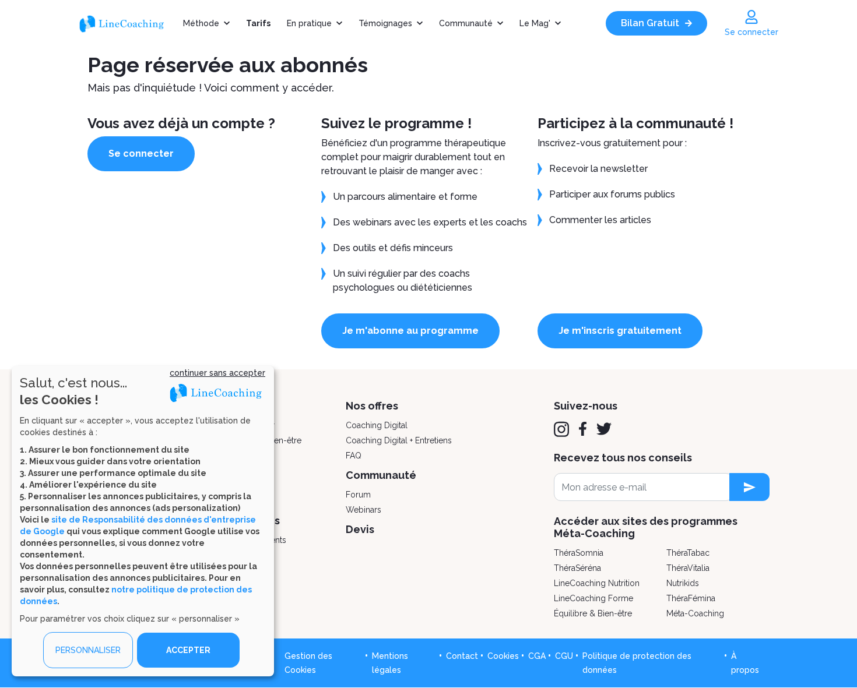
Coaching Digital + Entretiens (399, 440)
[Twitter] (604, 428)
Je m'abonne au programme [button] (410, 330)
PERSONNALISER (88, 650)
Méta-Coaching (695, 613)
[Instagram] (561, 429)
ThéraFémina (690, 598)
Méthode (201, 23)
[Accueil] (127, 23)
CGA (537, 656)
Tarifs (258, 23)
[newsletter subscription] (749, 487)
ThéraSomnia (578, 553)
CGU (564, 656)
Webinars (363, 509)
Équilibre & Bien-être (593, 613)
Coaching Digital (377, 425)
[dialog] (143, 521)
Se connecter (141, 153)
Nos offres (372, 406)
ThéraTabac (688, 553)
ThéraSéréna (577, 568)
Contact (462, 656)
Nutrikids (682, 583)
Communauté (466, 23)
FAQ (353, 455)
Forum (358, 494)
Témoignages (385, 23)
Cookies (503, 656)
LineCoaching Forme (593, 598)
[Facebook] (582, 429)
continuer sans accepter (217, 372)
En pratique (309, 23)
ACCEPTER (188, 650)
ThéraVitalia (688, 568)
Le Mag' (534, 23)
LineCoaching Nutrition (597, 583)
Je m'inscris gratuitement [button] (620, 330)
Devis (360, 529)
